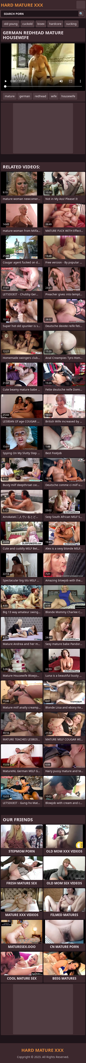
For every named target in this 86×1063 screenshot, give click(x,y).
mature (10, 96)
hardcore (55, 24)
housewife (68, 96)
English (80, 5)
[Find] (81, 13)
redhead (40, 96)
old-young (11, 24)
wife (54, 96)
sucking (71, 24)
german (24, 96)
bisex (40, 24)
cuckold (27, 24)
